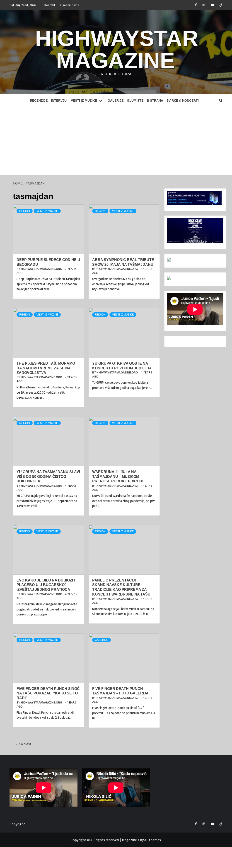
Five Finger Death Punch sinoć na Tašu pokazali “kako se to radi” (48, 693)
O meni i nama (69, 5)
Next (27, 744)
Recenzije (39, 100)
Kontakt (49, 5)
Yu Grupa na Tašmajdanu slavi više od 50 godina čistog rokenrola (48, 476)
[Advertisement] (116, 141)
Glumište (135, 100)
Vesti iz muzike (84, 100)
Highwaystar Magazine (116, 49)
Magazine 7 (130, 839)
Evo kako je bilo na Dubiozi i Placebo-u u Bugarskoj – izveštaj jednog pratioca (46, 585)
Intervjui (59, 100)
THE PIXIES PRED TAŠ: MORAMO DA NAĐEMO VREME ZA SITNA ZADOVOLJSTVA (46, 368)
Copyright (17, 824)
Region (24, 211)
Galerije (115, 100)
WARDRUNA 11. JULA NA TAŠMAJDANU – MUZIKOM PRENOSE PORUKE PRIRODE (118, 476)
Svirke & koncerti (183, 100)
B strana (155, 100)
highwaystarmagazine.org (42, 268)
